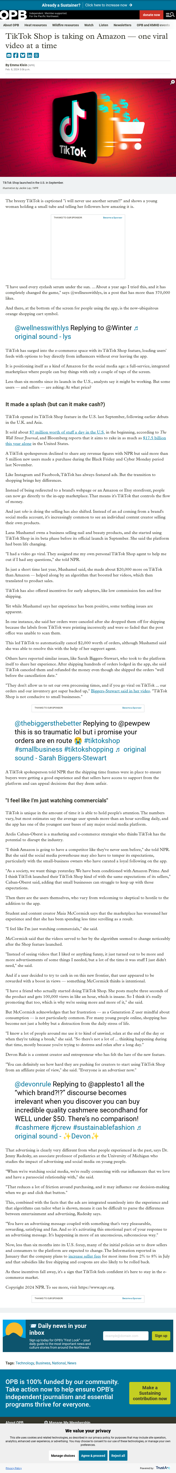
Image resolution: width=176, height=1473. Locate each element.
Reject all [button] (118, 1455)
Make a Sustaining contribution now (150, 1393)
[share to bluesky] (22, 55)
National (59, 1363)
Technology (25, 1363)
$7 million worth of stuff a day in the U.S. (67, 432)
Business (43, 1363)
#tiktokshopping (88, 749)
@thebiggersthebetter (48, 723)
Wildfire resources (65, 25)
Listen (103, 25)
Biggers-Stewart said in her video (120, 691)
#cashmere (32, 1127)
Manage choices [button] (63, 1455)
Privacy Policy (14, 1468)
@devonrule (33, 1084)
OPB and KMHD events (153, 25)
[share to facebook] (15, 55)
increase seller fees (85, 1256)
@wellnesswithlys (42, 328)
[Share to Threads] (36, 55)
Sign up (161, 1336)
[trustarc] (162, 1468)
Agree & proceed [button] (93, 1455)
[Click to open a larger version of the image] (172, 82)
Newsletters (122, 25)
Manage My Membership (69, 1423)
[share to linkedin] (29, 55)
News (71, 1363)
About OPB (11, 25)
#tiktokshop (102, 741)
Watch (89, 25)
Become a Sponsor (112, 217)
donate (151, 15)
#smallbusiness (38, 749)
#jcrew (61, 1127)
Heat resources (36, 25)
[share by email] (9, 55)
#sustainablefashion (104, 1127)
